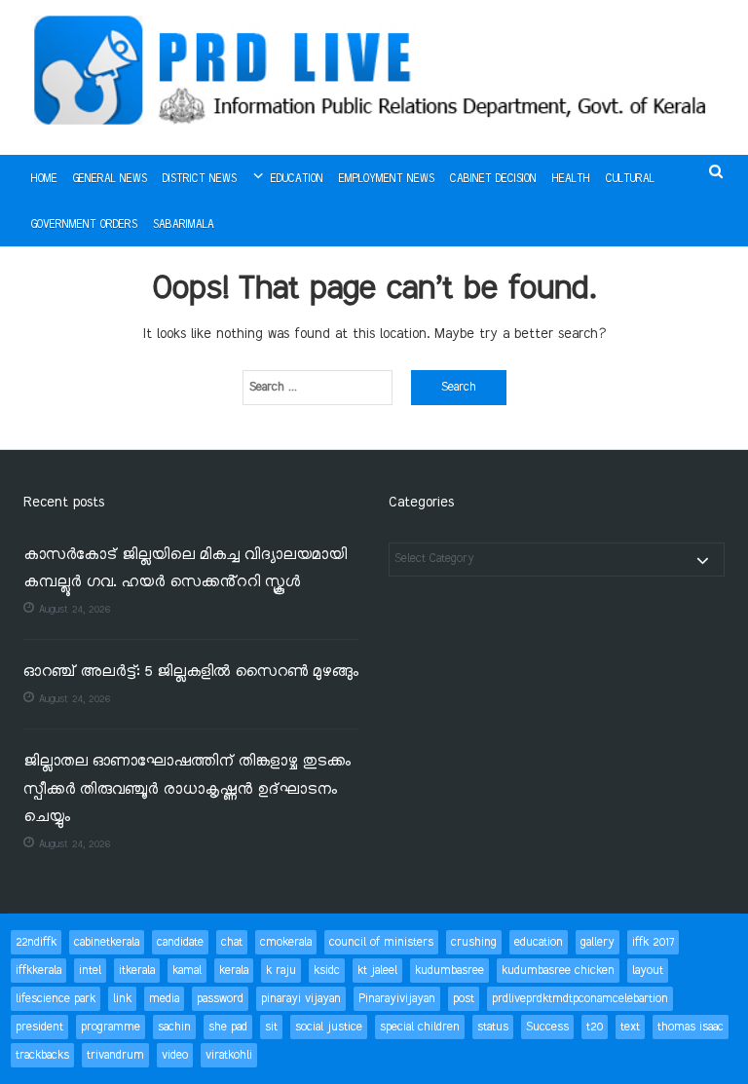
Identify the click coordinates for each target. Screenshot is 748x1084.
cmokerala (286, 942)
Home (44, 179)
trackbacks (42, 1055)
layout (647, 970)
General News (110, 179)
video (175, 1055)
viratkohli (229, 1055)
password (220, 998)
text (630, 1027)
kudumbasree (449, 970)
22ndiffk (36, 942)
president (39, 1027)
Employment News (386, 179)
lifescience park (55, 998)
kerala (233, 970)
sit (271, 1027)
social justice (328, 1027)
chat (232, 942)
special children (420, 1027)
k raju (281, 970)
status (492, 1027)
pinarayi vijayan (301, 998)
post (463, 998)
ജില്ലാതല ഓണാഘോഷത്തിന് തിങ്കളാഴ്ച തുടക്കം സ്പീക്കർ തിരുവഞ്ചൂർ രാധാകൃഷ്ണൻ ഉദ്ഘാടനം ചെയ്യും (187, 790)
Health (571, 179)
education (538, 942)
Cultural (630, 179)
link (122, 998)
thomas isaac (690, 1027)
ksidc (327, 970)
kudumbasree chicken (558, 970)
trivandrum (115, 1055)
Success (547, 1027)
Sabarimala (183, 225)
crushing (474, 942)
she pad (227, 1027)
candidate (180, 942)
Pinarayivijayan (396, 998)
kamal (187, 970)
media (164, 998)
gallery (597, 942)
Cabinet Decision (493, 179)
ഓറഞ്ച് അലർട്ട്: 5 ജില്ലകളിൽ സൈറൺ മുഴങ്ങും (190, 672)
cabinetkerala (106, 942)
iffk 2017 (653, 942)
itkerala (137, 970)
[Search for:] (318, 387)
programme (110, 1027)
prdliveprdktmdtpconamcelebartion (580, 998)
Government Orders (84, 225)
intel (90, 970)
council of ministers (381, 942)
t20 (594, 1027)
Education (297, 179)
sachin (174, 1027)
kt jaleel (377, 970)
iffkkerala (38, 970)
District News (200, 179)
